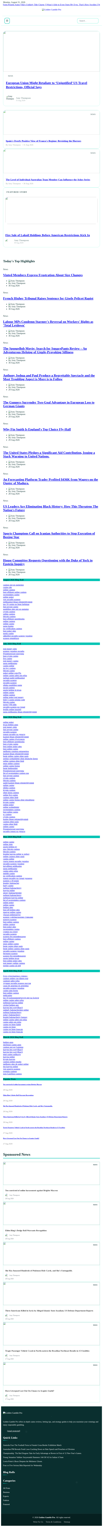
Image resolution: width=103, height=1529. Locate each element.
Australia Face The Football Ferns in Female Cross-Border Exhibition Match (32, 1445)
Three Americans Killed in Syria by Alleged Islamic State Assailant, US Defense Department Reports (35, 1117)
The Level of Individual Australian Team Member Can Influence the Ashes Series (48, 179)
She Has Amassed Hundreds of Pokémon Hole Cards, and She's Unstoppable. (28, 1106)
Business (6, 1492)
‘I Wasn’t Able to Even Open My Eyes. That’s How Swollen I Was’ (66, 5)
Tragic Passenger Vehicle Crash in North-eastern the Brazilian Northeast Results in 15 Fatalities (34, 1127)
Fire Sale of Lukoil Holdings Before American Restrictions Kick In (47, 235)
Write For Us (38, 1522)
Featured (6, 1504)
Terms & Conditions (53, 1522)
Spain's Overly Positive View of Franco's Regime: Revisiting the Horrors (43, 141)
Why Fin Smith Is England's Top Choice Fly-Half (37, 429)
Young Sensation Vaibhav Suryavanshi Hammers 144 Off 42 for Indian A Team (33, 1457)
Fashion (6, 1500)
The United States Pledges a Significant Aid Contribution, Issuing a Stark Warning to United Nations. (49, 454)
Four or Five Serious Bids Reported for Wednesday (22, 1465)
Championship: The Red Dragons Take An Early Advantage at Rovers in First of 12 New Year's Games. (42, 1453)
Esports (6, 1496)
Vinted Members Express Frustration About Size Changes (43, 275)
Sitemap (67, 1522)
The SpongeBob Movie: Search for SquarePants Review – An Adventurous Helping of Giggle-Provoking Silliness (45, 350)
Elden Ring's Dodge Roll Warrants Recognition (18, 1095)
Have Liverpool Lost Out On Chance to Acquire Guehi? (21, 1138)
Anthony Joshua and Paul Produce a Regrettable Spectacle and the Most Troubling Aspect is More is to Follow (49, 377)
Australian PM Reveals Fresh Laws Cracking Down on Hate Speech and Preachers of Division (39, 1449)
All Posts (6, 1488)
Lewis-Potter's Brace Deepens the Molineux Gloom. (23, 1461)
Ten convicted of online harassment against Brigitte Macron (22, 1084)
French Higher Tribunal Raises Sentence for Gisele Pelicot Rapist (48, 298)
